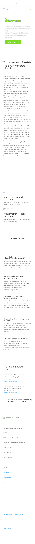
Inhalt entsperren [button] (9, 379)
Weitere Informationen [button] (10, 381)
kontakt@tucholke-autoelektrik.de (14, 515)
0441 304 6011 (17, 166)
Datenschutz (7, 477)
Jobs (5, 482)
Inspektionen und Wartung (13, 198)
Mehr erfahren (13, 42)
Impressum (7, 472)
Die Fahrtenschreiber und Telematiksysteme (13, 277)
